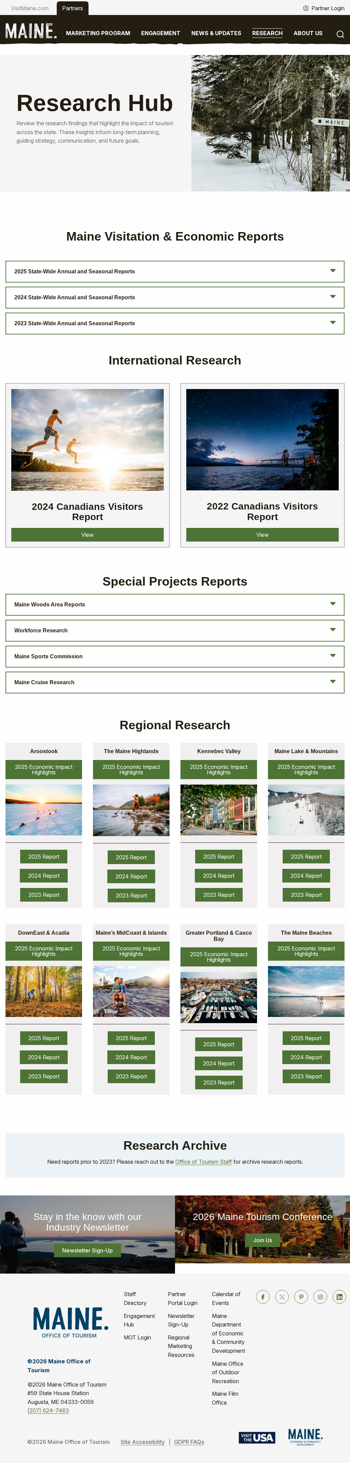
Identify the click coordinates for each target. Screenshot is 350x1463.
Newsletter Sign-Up (87, 1250)
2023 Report (43, 894)
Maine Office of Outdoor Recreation (227, 1372)
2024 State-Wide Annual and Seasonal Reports (74, 297)
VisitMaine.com (30, 8)
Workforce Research (41, 630)
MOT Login (137, 1337)
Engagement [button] (160, 33)
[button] (340, 34)
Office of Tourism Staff (203, 1161)
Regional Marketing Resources (181, 1346)
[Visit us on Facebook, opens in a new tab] (263, 1297)
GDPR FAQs (189, 1441)
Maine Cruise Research (44, 682)
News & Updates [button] (216, 33)
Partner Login (328, 8)
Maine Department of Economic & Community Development (228, 1333)
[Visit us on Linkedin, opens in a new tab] (339, 1297)
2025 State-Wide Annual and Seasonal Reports (74, 271)
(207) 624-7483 (48, 1410)
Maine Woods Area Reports (49, 604)
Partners (72, 8)
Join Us (262, 1240)
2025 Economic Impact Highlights (43, 769)
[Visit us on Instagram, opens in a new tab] (320, 1297)
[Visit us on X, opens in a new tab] (282, 1297)
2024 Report (43, 875)
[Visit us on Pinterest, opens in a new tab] (301, 1297)
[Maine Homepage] (31, 30)
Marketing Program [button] (98, 33)
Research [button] (267, 33)
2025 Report (43, 856)
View (87, 534)
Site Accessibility (143, 1441)
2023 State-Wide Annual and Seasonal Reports (74, 323)
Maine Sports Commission (48, 656)
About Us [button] (308, 33)
